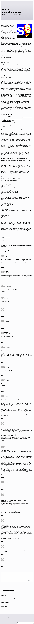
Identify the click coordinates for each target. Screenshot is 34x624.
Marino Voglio (6, 271)
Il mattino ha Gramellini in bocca (11, 10)
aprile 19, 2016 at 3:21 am (7, 347)
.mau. (4, 255)
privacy (20, 14)
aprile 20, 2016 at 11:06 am (7, 494)
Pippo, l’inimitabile (5, 606)
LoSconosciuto (6, 332)
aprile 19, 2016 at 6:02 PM (7, 380)
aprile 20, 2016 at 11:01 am (7, 482)
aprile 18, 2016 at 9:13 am (7, 256)
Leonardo (3, 2)
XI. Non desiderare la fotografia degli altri (10, 593)
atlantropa (5, 346)
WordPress (8, 619)
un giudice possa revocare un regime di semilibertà (14, 46)
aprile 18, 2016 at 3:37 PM (7, 321)
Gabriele (5, 320)
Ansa (18, 463)
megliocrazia (5, 415)
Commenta (29, 580)
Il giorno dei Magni (5, 602)
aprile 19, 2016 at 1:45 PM (7, 367)
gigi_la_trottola (6, 366)
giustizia (16, 14)
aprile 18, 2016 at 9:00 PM (7, 333)
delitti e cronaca (8, 14)
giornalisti (13, 14)
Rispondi (2, 267)
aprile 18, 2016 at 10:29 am (7, 272)
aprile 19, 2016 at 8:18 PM (7, 396)
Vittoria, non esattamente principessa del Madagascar (12, 598)
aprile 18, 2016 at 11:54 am (7, 286)
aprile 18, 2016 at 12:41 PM (7, 298)
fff (4, 297)
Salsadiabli (5, 285)
